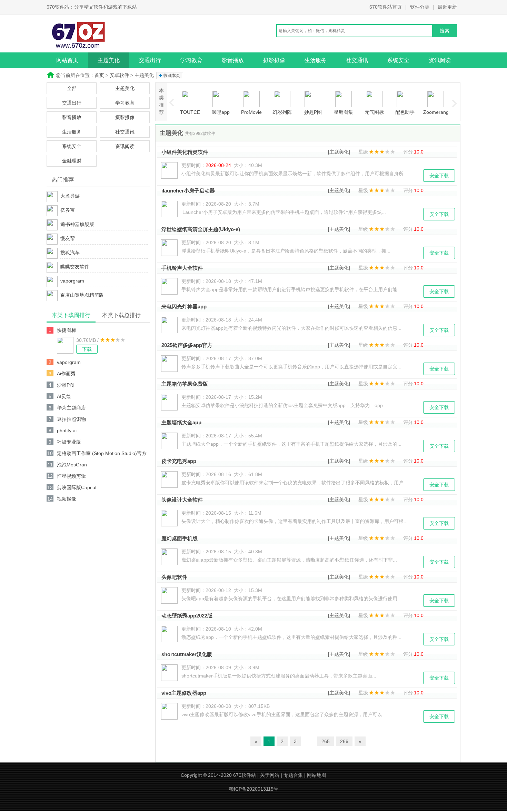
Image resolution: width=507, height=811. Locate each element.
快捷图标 (66, 330)
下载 (87, 349)
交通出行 (150, 60)
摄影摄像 (274, 60)
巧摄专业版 (69, 442)
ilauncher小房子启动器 (188, 191)
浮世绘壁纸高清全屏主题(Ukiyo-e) (200, 229)
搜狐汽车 (70, 252)
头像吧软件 (174, 577)
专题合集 (293, 775)
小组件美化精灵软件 (184, 152)
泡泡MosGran (72, 464)
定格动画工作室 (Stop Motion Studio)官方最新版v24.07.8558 (102, 454)
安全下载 (439, 175)
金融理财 (71, 161)
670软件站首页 (385, 7)
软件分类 (419, 7)
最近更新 (447, 7)
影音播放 (233, 60)
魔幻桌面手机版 (179, 538)
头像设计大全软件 (182, 500)
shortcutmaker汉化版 (186, 654)
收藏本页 (171, 75)
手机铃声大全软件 (182, 268)
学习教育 (191, 60)
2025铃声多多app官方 (186, 345)
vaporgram (72, 281)
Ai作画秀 (66, 373)
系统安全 (398, 60)
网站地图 (316, 775)
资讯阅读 (440, 60)
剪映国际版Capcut (77, 487)
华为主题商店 (71, 408)
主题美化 (109, 60)
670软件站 (244, 775)
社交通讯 (357, 60)
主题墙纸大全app (181, 422)
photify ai (67, 430)
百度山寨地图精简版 (82, 295)
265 (325, 741)
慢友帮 (67, 238)
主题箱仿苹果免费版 (184, 384)
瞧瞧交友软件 (74, 266)
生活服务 (316, 60)
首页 (99, 75)
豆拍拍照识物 (71, 419)
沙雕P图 (65, 385)
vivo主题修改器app (183, 693)
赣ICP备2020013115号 (253, 789)
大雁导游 (70, 196)
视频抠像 (66, 499)
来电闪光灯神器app (184, 306)
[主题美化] (339, 152)
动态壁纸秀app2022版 (186, 616)
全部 (72, 88)
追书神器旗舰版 (77, 224)
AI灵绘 (64, 396)
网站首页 (67, 60)
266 (344, 741)
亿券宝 (67, 210)
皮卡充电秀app (178, 461)
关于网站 (269, 775)
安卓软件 (119, 75)
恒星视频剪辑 (71, 476)
